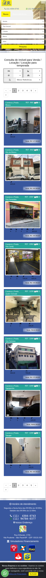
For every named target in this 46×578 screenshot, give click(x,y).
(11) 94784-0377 (35, 9)
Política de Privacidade (17, 574)
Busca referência (19, 14)
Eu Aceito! (33, 574)
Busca (5, 14)
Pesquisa (23, 47)
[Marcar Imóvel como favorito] (39, 102)
